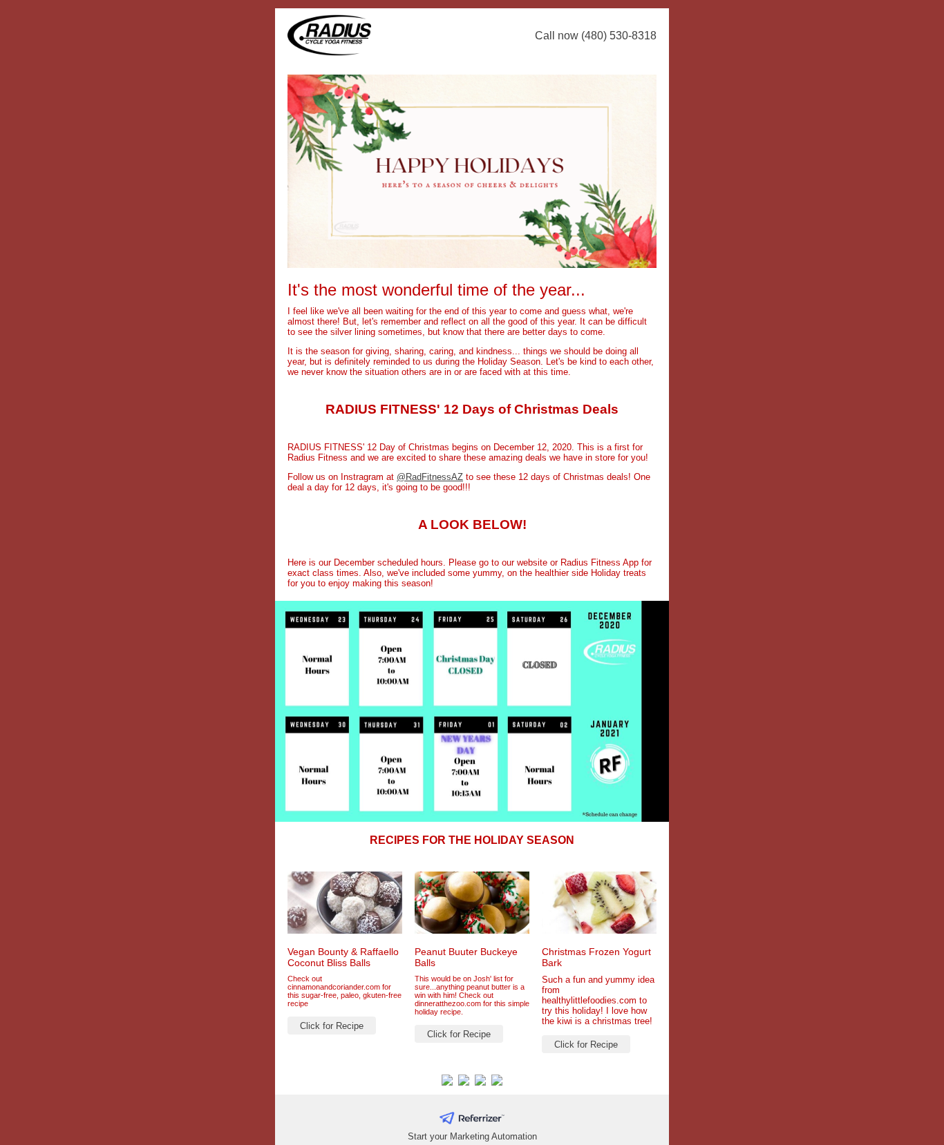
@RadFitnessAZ (430, 477)
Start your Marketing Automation (472, 1136)
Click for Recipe (332, 1026)
